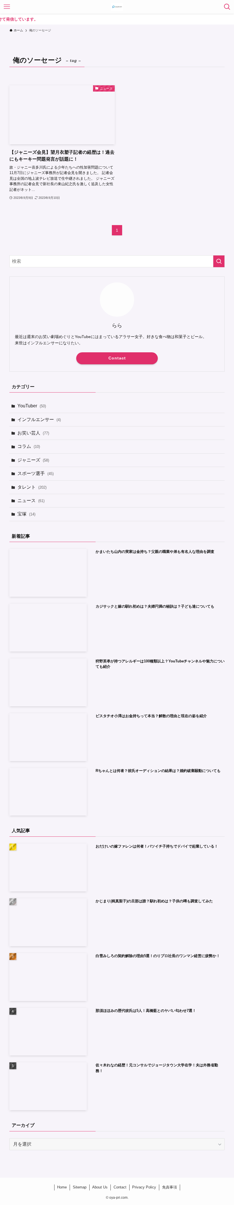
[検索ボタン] (227, 7)
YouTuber (31, 405)
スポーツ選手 (35, 473)
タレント (32, 487)
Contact (117, 358)
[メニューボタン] (7, 7)
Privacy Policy (144, 1187)
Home (62, 1187)
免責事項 (169, 1187)
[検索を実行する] (219, 261)
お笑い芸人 (33, 432)
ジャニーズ (33, 460)
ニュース (31, 500)
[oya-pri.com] (117, 7)
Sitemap (79, 1187)
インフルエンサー (39, 419)
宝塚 (26, 513)
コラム (28, 446)
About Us (100, 1187)
